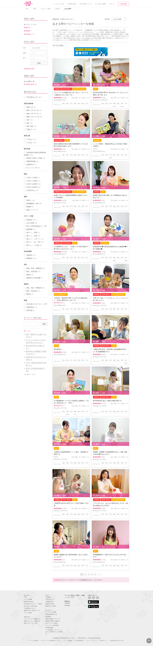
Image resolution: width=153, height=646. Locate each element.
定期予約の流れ (50, 604)
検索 (34, 9)
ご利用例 (48, 597)
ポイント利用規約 (68, 640)
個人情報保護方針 (79, 640)
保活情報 (48, 616)
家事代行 (27, 27)
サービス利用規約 (34, 640)
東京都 (57, 9)
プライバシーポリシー (91, 640)
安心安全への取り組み (30, 606)
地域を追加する (31, 84)
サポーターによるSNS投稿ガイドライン (51, 640)
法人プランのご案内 (51, 623)
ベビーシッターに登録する (32, 619)
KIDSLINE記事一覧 (51, 614)
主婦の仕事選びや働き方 (52, 621)
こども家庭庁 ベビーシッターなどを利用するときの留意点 (54, 631)
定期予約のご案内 (50, 606)
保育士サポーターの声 (30, 623)
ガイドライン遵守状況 (52, 625)
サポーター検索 (45, 9)
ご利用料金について (30, 608)
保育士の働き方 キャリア (52, 619)
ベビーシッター (31, 24)
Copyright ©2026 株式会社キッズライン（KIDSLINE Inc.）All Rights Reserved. (76, 638)
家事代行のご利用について (32, 610)
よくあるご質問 (69, 597)
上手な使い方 (49, 599)
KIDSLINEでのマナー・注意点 (33, 604)
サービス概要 (28, 599)
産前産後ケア (28, 34)
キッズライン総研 (50, 612)
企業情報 (67, 603)
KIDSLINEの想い (29, 601)
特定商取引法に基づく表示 (117, 640)
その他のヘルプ (29, 374)
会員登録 (57, 580)
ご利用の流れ (49, 601)
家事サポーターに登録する (32, 621)
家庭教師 (27, 31)
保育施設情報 (49, 627)
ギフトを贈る (28, 613)
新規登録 (124, 4)
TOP (27, 9)
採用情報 (67, 605)
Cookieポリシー (104, 640)
